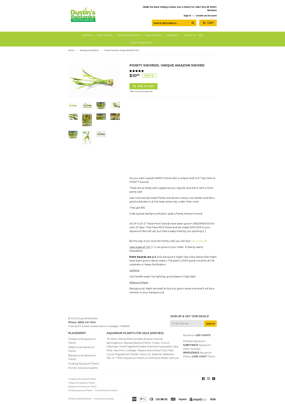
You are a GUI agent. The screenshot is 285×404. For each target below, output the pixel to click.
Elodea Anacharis (148, 346)
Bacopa (128, 342)
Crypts (156, 342)
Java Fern (120, 350)
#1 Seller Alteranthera (120, 339)
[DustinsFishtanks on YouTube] (213, 379)
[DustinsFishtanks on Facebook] (203, 379)
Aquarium (197, 335)
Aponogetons (115, 342)
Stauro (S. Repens (150, 354)
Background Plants (89, 50)
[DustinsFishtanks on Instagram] (208, 379)
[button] (136, 71)
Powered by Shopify (104, 398)
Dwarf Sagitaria (128, 346)
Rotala (134, 354)
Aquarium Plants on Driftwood (142, 358)
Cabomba (113, 346)
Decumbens (198, 241)
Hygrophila (165, 346)
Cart (210, 22)
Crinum (165, 342)
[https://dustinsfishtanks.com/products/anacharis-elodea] (158, 346)
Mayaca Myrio (145, 350)
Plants (211, 356)
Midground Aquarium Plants (81, 383)
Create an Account (206, 15)
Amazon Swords (153, 339)
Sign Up (210, 323)
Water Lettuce (170, 358)
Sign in (187, 15)
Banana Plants (142, 342)
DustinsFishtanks (87, 318)
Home (71, 50)
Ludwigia (131, 350)
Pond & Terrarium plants (83, 368)
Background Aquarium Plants (82, 386)
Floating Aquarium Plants (83, 363)
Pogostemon (122, 354)
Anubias (138, 339)
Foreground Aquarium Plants (82, 379)
